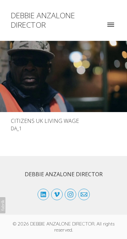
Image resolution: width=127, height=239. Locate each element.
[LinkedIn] (43, 194)
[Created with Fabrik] (2, 205)
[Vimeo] (57, 194)
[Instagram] (70, 194)
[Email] (84, 194)
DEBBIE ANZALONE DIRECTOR (64, 174)
